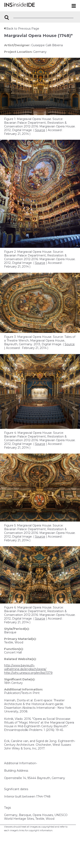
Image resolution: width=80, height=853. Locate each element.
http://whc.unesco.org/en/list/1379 (28, 673)
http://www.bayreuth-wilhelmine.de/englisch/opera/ (25, 667)
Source (40, 130)
